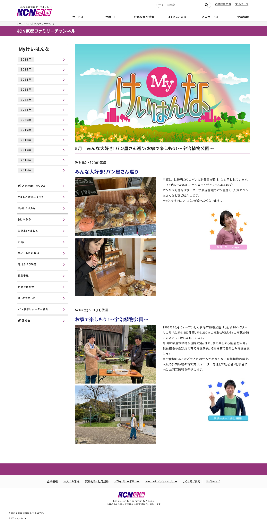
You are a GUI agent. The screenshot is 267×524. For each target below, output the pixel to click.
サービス (78, 17)
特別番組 (23, 275)
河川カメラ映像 (27, 264)
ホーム (20, 23)
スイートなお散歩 (28, 253)
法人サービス (210, 17)
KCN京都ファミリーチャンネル (41, 23)
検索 (207, 5)
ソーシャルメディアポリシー (161, 481)
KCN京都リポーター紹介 (33, 309)
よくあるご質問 (177, 17)
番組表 (26, 320)
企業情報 (243, 17)
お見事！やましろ (28, 230)
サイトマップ (213, 481)
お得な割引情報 (144, 17)
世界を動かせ (26, 286)
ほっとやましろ (27, 298)
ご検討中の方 (223, 4)
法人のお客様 (71, 481)
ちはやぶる (24, 219)
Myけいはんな (34, 49)
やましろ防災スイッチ (31, 197)
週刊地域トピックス (34, 185)
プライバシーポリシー (127, 481)
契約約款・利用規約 (97, 481)
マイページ (241, 4)
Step (21, 242)
